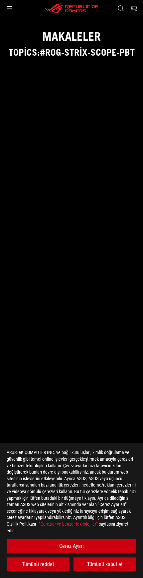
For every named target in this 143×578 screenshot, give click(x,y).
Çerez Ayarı (71, 546)
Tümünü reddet (38, 564)
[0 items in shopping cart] (134, 8)
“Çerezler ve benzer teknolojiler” (68, 524)
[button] (9, 8)
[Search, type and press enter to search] (120, 8)
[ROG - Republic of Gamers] (71, 8)
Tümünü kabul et (105, 564)
